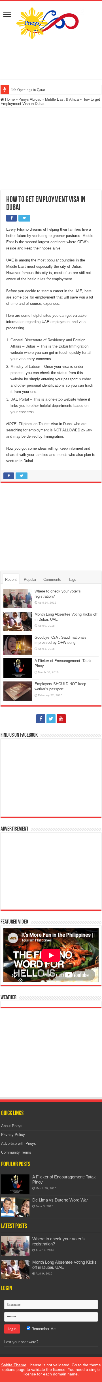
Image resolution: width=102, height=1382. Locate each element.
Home (9, 99)
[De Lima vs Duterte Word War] (15, 1207)
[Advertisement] (51, 59)
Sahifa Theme (13, 1365)
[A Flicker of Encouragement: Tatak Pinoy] (15, 1184)
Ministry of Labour (25, 366)
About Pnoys (11, 1126)
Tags (72, 579)
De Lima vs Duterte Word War (60, 1200)
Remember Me (43, 1329)
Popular (30, 579)
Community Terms (16, 1152)
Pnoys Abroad (29, 99)
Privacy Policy (13, 1135)
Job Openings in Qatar (28, 90)
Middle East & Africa (62, 99)
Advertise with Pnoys (18, 1143)
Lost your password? (21, 1342)
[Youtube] (61, 718)
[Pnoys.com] (51, 22)
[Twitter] (51, 718)
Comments (52, 579)
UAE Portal (19, 399)
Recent (11, 579)
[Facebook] (40, 718)
